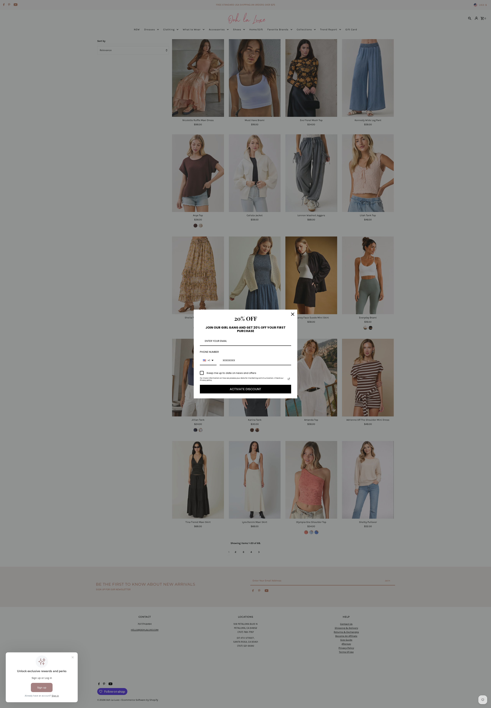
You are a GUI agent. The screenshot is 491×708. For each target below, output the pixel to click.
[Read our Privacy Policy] (289, 379)
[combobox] (208, 360)
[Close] (292, 314)
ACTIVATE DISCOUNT (245, 389)
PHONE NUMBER (209, 352)
